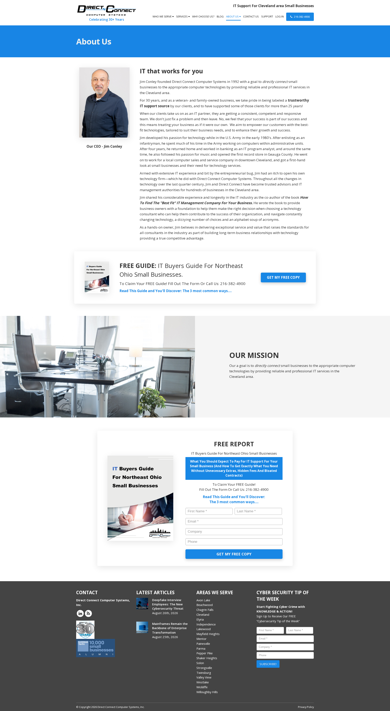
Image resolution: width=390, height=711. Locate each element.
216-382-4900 (301, 16)
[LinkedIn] (80, 613)
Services (182, 16)
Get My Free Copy (283, 277)
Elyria (200, 619)
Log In (279, 16)
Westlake (202, 682)
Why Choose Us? (203, 16)
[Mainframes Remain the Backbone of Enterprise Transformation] (142, 627)
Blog (220, 16)
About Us (232, 16)
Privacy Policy (306, 707)
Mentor (201, 639)
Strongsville (204, 668)
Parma (200, 648)
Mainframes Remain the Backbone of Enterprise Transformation (170, 628)
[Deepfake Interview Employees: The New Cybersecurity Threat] (142, 603)
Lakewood (203, 629)
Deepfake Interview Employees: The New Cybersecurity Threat (167, 604)
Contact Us (251, 16)
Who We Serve (162, 16)
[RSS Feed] (88, 613)
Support (267, 16)
